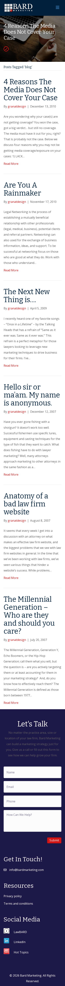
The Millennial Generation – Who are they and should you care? (29, 615)
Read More (11, 164)
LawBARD (20, 932)
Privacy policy (13, 896)
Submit (54, 840)
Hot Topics (21, 952)
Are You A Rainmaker (22, 189)
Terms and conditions (18, 904)
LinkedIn (19, 942)
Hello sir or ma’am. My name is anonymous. (32, 395)
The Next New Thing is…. (27, 295)
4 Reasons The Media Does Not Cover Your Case (31, 90)
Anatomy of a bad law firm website (26, 504)
